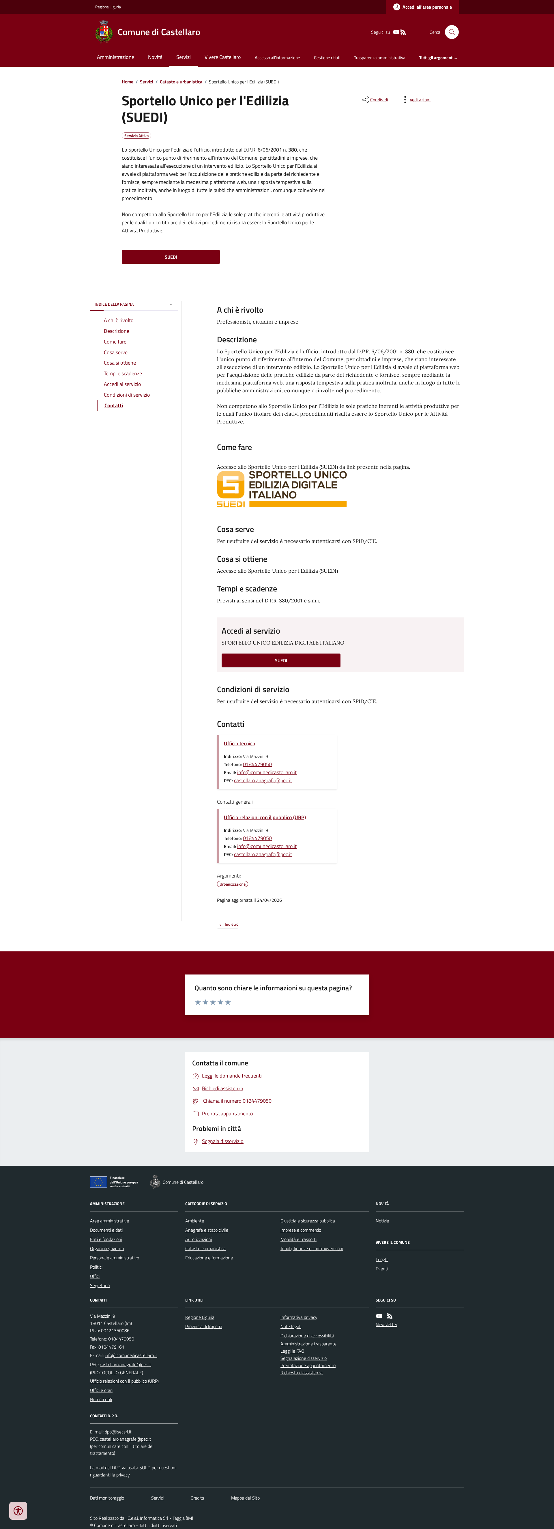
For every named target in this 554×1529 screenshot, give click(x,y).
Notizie (382, 1220)
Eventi (382, 1268)
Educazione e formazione (209, 1257)
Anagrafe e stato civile (206, 1229)
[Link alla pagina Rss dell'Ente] (389, 1316)
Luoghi (382, 1259)
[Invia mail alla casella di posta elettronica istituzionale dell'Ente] (131, 1355)
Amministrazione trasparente (308, 1343)
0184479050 (257, 764)
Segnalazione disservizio (303, 1358)
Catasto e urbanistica (181, 81)
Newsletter (386, 1324)
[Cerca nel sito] (449, 32)
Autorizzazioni (198, 1239)
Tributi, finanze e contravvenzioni (311, 1248)
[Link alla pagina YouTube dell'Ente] (379, 1316)
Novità (155, 57)
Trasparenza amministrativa (379, 57)
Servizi (183, 57)
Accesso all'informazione (277, 57)
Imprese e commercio (300, 1229)
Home (127, 81)
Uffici (95, 1276)
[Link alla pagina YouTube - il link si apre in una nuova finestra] (396, 32)
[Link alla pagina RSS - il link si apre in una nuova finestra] (403, 32)
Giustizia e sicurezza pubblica (307, 1220)
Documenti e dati (106, 1229)
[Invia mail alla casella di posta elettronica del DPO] (118, 1431)
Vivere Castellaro (223, 57)
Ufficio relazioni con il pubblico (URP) (265, 817)
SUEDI (171, 256)
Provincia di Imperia (203, 1326)
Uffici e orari (101, 1390)
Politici (96, 1266)
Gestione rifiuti (327, 57)
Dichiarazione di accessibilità (307, 1335)
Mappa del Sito (245, 1497)
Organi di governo (107, 1248)
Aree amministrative (109, 1220)
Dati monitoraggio (107, 1497)
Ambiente (194, 1220)
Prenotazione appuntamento (308, 1365)
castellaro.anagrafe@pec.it (263, 780)
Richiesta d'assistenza (301, 1372)
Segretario (100, 1285)
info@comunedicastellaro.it (267, 772)
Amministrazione (115, 57)
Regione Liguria (108, 7)
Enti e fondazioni (106, 1239)
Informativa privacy (298, 1317)
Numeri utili (101, 1399)
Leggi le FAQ (292, 1350)
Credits (197, 1497)
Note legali (290, 1326)
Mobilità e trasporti (298, 1239)
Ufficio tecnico (239, 743)
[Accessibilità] (18, 1510)
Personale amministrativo (114, 1257)
